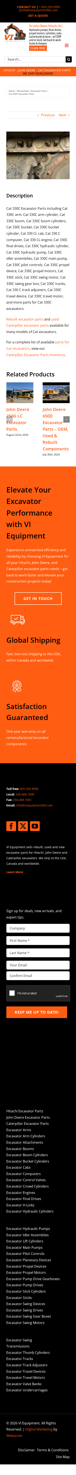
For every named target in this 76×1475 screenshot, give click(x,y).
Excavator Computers (23, 1173)
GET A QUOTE (38, 16)
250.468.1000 (25, 794)
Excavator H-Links (20, 1205)
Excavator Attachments (24, 1142)
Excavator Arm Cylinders (25, 1136)
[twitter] (23, 826)
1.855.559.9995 (49, 7)
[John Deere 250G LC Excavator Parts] (19, 384)
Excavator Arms (18, 1130)
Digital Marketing (39, 1429)
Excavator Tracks (19, 1358)
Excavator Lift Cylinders (24, 1241)
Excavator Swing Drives (24, 1310)
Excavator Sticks (19, 1297)
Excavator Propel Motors (26, 1272)
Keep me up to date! (37, 1012)
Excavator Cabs (18, 1167)
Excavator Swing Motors (25, 1322)
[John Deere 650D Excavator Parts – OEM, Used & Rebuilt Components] (56, 384)
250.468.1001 (22, 800)
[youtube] (35, 826)
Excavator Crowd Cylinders (27, 1186)
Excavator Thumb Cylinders (28, 1352)
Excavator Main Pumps (24, 1247)
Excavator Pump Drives (24, 1285)
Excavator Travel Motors (25, 1377)
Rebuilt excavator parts (24, 319)
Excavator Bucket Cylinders (27, 1161)
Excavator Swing (19, 1340)
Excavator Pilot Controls (25, 1253)
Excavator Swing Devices (25, 1304)
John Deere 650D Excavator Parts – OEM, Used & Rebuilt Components (56, 429)
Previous (48, 115)
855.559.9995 (29, 789)
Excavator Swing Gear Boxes (28, 1316)
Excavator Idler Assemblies (27, 1235)
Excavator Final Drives (23, 1198)
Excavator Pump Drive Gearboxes (33, 1279)
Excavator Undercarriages (27, 1390)
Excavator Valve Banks (24, 1384)
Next (62, 115)
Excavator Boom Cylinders (27, 1155)
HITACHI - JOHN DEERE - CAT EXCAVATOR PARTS (37, 70)
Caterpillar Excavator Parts (27, 1123)
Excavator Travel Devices (26, 1371)
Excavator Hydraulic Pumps (28, 1228)
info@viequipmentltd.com (39, 10)
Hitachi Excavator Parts (24, 1111)
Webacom (14, 1435)
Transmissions (18, 1346)
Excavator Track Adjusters (27, 1365)
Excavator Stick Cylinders (26, 1291)
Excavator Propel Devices (26, 1266)
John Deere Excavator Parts (28, 1117)
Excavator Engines (20, 1192)
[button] (9, 419)
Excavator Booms (20, 1148)
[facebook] (11, 826)
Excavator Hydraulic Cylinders (30, 1211)
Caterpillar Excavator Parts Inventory (35, 354)
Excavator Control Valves (26, 1180)
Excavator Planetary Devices (28, 1260)
